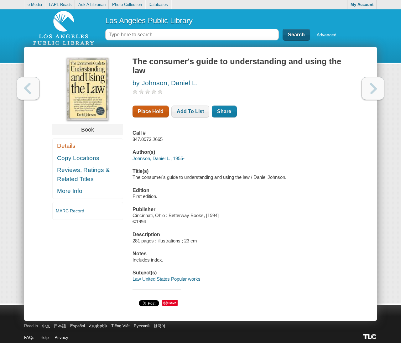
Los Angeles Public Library (149, 20)
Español (77, 326)
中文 (46, 326)
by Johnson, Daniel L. (165, 82)
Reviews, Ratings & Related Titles (83, 174)
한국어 (159, 326)
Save (172, 302)
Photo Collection (127, 4)
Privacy (61, 337)
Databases (158, 4)
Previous (28, 88)
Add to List (190, 111)
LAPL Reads (60, 4)
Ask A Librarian (92, 4)
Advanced (326, 34)
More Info (69, 191)
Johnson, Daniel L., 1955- (159, 158)
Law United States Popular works (166, 279)
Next (373, 88)
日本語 (60, 326)
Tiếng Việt (120, 326)
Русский (141, 326)
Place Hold (151, 111)
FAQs (29, 337)
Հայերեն (98, 326)
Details (66, 146)
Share (224, 111)
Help (44, 337)
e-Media (35, 4)
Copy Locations (78, 158)
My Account (362, 4)
